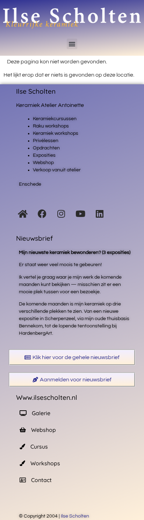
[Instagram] (61, 214)
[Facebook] (42, 214)
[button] (72, 44)
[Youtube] (80, 214)
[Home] (22, 214)
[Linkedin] (99, 214)
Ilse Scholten (75, 516)
